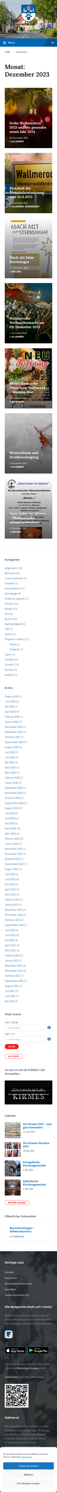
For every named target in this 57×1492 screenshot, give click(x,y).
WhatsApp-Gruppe (27, 1368)
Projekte (14, 649)
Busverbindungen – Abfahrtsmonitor (22, 1229)
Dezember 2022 (13, 909)
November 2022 (13, 915)
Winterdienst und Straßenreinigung (24, 455)
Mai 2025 (9, 762)
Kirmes (9, 609)
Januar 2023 (11, 904)
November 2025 (13, 732)
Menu (11, 42)
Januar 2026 (11, 722)
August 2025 (12, 747)
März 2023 (10, 894)
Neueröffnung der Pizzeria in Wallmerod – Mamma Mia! (27, 387)
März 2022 (10, 950)
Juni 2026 (10, 701)
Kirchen (16, 271)
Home (7, 52)
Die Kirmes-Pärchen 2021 (36, 1144)
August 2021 (12, 986)
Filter (11, 1046)
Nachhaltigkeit (13, 624)
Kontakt (9, 1272)
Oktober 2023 (12, 859)
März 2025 (10, 772)
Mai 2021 (9, 1001)
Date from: (11, 1022)
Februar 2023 (12, 899)
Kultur (8, 619)
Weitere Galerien (17, 1202)
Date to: (10, 1034)
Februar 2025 (12, 777)
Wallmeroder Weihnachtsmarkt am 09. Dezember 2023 (27, 322)
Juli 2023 (10, 874)
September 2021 (14, 981)
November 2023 (13, 854)
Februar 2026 (12, 716)
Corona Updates (14, 578)
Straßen (9, 659)
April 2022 (10, 945)
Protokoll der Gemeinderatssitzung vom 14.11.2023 (27, 192)
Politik (8, 634)
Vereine (9, 669)
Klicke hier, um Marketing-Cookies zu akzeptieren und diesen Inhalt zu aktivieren (28, 1092)
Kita (7, 614)
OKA (7, 629)
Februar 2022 (12, 955)
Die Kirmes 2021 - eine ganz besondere (37, 1125)
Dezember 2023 (13, 849)
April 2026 (10, 711)
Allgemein (18, 141)
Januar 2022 (11, 960)
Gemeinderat (32, 206)
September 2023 (14, 864)
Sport (8, 654)
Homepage (11, 593)
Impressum (11, 1277)
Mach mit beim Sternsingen (22, 259)
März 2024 (10, 833)
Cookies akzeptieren (28, 1465)
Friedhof (10, 583)
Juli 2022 (10, 930)
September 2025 (14, 742)
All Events (13, 1056)
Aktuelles (21, 52)
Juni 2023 (10, 879)
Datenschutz (26, 1457)
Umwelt (9, 664)
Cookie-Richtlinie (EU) (17, 1295)
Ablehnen (28, 1474)
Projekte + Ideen (14, 639)
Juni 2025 (10, 757)
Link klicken (11, 1377)
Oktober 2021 (12, 976)
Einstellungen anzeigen (28, 1483)
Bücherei (10, 573)
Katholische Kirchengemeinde (34, 1182)
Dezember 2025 (13, 727)
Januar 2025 (11, 782)
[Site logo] (28, 20)
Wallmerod (28, 26)
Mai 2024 (9, 823)
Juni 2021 (10, 996)
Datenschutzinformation (18, 1283)
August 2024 (12, 808)
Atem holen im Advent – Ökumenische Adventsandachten (28, 517)
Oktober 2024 (12, 798)
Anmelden (10, 1289)
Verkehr (9, 675)
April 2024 (10, 828)
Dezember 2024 (13, 788)
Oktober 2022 (12, 920)
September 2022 (14, 925)
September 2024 (14, 803)
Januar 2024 (11, 843)
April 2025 (10, 767)
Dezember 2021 (13, 965)
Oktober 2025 (12, 737)
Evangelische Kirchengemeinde (34, 1163)
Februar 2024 (12, 838)
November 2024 (13, 793)
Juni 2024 (10, 818)
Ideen (13, 644)
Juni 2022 (10, 935)
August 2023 (12, 869)
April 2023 (10, 889)
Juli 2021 (10, 991)
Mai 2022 (9, 940)
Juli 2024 (10, 813)
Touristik (18, 1236)
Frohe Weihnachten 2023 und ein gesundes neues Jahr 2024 (28, 127)
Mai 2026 (9, 706)
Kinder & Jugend (14, 598)
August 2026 (12, 696)
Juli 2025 (10, 752)
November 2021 (13, 970)
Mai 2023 (9, 884)
